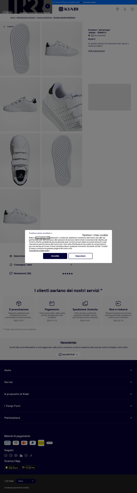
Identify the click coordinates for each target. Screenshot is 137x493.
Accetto (55, 256)
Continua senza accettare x (40, 233)
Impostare (80, 256)
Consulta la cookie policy (39, 251)
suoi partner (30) (43, 238)
